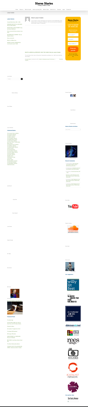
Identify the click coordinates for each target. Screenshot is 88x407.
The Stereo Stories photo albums (13, 343)
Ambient (40, 59)
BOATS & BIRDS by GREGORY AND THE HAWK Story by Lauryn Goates (43, 52)
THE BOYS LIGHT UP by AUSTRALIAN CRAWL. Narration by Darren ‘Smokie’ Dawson (14, 347)
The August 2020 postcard (12, 331)
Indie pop (52, 59)
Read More (61, 59)
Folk (50, 59)
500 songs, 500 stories (11, 333)
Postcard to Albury (10, 326)
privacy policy (72, 55)
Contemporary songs (45, 59)
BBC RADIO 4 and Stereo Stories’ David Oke (14, 341)
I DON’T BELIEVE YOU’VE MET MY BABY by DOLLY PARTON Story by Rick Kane (72, 164)
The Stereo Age (10, 320)
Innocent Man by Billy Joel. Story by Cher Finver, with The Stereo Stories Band (14, 323)
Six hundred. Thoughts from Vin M (13, 328)
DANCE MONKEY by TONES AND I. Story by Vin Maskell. (14, 337)
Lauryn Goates (28, 59)
